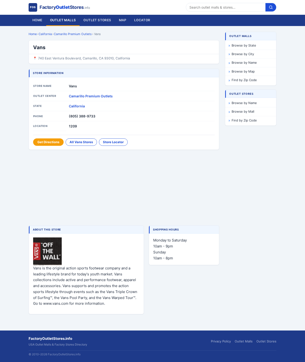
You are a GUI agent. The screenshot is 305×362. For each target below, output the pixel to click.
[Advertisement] (124, 188)
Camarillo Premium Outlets (73, 34)
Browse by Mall (243, 111)
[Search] (270, 7)
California (45, 34)
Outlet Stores (97, 20)
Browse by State (244, 45)
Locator (142, 20)
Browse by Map (243, 71)
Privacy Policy (221, 341)
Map (123, 20)
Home (37, 20)
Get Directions (48, 142)
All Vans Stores (81, 142)
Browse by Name (244, 62)
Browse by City (243, 54)
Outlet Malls (63, 20)
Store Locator (113, 142)
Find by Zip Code (244, 80)
